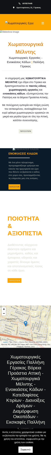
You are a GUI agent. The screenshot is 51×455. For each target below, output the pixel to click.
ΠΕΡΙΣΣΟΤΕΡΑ (25, 131)
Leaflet (5, 342)
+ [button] (4, 309)
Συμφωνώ (26, 449)
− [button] (4, 313)
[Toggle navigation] (43, 23)
